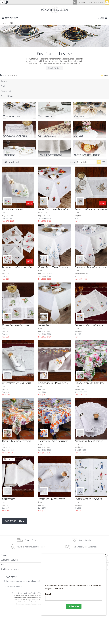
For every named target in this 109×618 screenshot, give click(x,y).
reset (106, 75)
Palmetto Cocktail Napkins (91, 209)
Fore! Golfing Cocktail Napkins (91, 499)
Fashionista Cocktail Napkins (18, 267)
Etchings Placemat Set (51, 499)
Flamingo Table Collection (91, 267)
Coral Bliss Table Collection (54, 267)
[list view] (104, 162)
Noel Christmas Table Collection (54, 209)
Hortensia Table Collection (54, 441)
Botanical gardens (13, 209)
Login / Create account (95, 2)
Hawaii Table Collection (16, 441)
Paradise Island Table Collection (91, 383)
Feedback (82, 2)
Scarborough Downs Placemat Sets (54, 383)
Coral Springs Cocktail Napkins (18, 325)
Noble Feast (45, 325)
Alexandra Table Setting (89, 441)
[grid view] (99, 162)
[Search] (75, 2)
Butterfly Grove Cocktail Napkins (91, 325)
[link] (54, 81)
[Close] (106, 554)
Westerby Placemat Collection (18, 383)
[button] (2, 2)
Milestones (8, 499)
